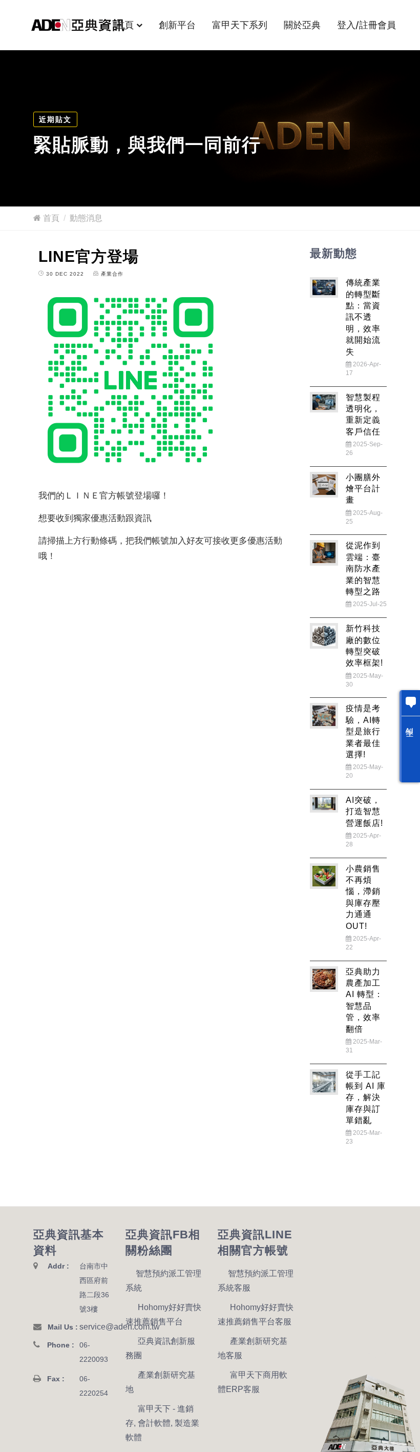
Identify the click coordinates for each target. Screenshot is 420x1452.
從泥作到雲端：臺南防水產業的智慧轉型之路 (363, 568)
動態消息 (86, 218)
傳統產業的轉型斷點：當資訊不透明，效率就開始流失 (363, 317)
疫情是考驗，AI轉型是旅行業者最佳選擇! (363, 731)
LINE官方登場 (88, 256)
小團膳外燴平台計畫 (363, 489)
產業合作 (112, 274)
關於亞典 (302, 24)
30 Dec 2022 (64, 274)
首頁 (124, 24)
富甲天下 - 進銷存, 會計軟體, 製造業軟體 (162, 1423)
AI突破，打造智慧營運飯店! (364, 811)
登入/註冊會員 (366, 24)
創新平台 (177, 24)
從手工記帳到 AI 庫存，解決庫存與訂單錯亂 (366, 1097)
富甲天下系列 (239, 24)
